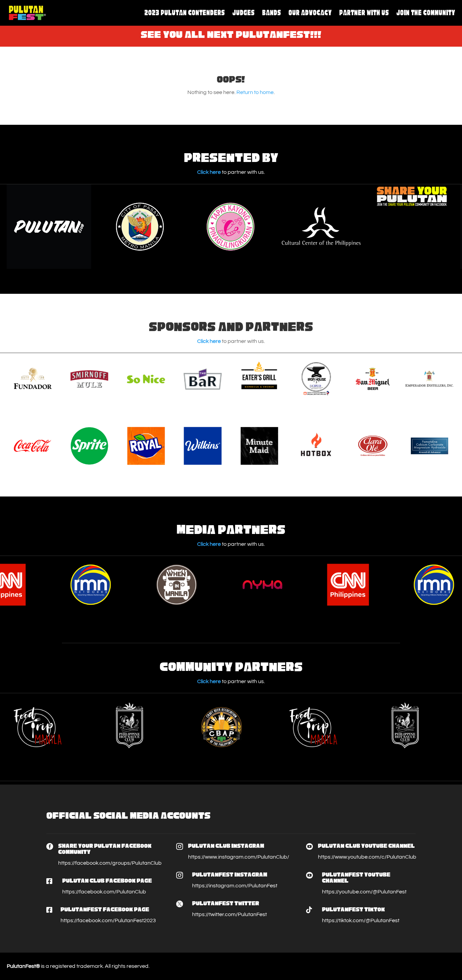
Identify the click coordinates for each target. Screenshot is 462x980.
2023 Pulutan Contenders (184, 12)
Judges (243, 12)
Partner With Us (364, 12)
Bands (271, 12)
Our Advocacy (310, 12)
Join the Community (425, 12)
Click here (209, 172)
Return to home (255, 92)
